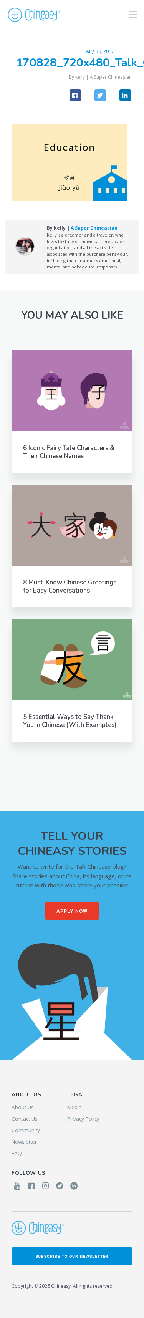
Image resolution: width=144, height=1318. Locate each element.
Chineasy (34, 15)
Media (74, 1107)
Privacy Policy (83, 1118)
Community (26, 1130)
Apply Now (72, 910)
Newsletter (24, 1141)
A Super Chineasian (111, 77)
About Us (23, 1107)
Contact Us (25, 1118)
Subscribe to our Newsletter (72, 1256)
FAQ (17, 1153)
